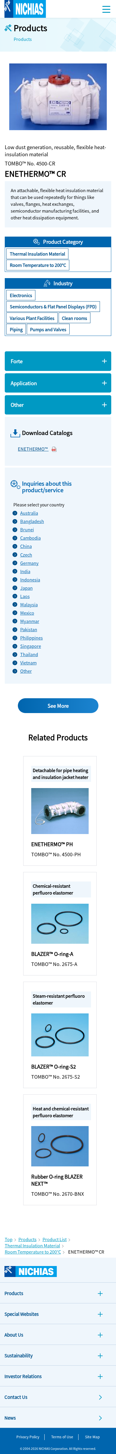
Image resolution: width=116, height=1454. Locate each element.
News (10, 1418)
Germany (29, 563)
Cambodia (29, 538)
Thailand (29, 654)
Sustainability (18, 1355)
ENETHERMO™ (33, 449)
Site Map (92, 1436)
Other (26, 671)
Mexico (27, 613)
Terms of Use (62, 1436)
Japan (26, 588)
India (25, 571)
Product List (55, 1239)
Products (27, 1239)
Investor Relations (23, 1376)
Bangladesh (29, 521)
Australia (29, 513)
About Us (13, 1335)
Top (8, 1239)
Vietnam (28, 662)
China (26, 546)
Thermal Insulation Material (32, 1245)
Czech (26, 554)
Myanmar (29, 621)
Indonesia (29, 579)
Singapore (29, 646)
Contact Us (15, 1397)
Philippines (29, 637)
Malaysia (29, 604)
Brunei (27, 529)
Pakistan (28, 629)
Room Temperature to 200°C (33, 1252)
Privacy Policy (27, 1436)
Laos (25, 596)
